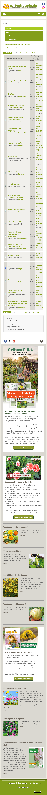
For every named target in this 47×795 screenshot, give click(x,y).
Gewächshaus (12, 156)
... (22, 53)
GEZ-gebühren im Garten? (17, 81)
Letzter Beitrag (37, 58)
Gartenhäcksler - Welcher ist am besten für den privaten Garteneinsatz (17, 303)
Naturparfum (12, 280)
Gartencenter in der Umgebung (14, 130)
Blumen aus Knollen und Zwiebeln (18, 482)
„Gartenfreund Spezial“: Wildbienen (19, 652)
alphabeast (39, 101)
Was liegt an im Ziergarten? (14, 718)
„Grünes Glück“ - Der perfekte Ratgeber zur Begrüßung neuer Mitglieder (21, 412)
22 (24, 53)
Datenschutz (22, 783)
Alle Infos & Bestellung (23, 678)
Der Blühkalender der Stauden (15, 575)
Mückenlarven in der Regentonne (15, 291)
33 (38, 53)
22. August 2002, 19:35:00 (39, 221)
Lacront (38, 135)
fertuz (20, 282)
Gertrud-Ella (22, 133)
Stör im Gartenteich (14, 222)
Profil (9, 266)
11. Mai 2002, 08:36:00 (39, 255)
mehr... (5, 774)
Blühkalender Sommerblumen (15, 688)
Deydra (20, 200)
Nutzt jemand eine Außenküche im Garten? (16, 196)
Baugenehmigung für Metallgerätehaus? (15, 245)
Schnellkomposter (14, 184)
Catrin (20, 71)
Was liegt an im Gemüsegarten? (15, 527)
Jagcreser (21, 174)
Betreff (9, 58)
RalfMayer (21, 308)
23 (27, 53)
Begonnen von (17, 58)
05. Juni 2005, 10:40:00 (39, 184)
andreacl (21, 122)
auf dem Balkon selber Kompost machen (15, 118)
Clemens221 (40, 203)
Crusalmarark (22, 96)
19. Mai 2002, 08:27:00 (39, 292)
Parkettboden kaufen (15, 143)
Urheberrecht (34, 783)
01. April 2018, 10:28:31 (39, 303)
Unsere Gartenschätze (12, 551)
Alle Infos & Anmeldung (23, 517)
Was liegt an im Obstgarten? (14, 604)
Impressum (11, 783)
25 (32, 53)
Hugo (20, 269)
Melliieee (39, 286)
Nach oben (7, 312)
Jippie (40, 215)
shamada (25, 48)
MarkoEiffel (22, 249)
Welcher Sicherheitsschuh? (17, 210)
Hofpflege (11, 94)
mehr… (22, 535)
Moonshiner (22, 238)
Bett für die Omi (13, 172)
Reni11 (41, 308)
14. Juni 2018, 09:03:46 (39, 119)
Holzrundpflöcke (13, 255)
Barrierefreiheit (23, 787)
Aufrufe (32, 60)
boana (20, 145)
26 (35, 53)
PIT (40, 123)
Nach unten (7, 53)
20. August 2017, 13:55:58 (39, 245)
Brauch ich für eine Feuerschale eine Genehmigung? (14, 234)
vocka (40, 250)
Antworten (33, 56)
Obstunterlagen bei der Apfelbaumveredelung (16, 106)
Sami (20, 212)
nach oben (37, 792)
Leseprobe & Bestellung (23, 448)
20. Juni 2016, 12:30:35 (39, 129)
